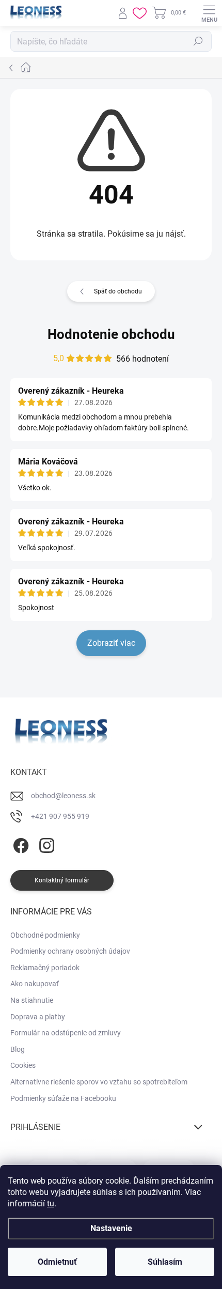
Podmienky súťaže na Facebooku (63, 1098)
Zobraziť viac (111, 643)
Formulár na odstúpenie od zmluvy (65, 1033)
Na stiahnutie (31, 1000)
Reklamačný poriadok (45, 968)
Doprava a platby (37, 1017)
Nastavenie (111, 1228)
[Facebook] (19, 843)
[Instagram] (45, 843)
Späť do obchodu (118, 291)
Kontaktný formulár (62, 880)
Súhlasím (165, 1262)
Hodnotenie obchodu (111, 334)
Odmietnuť (57, 1262)
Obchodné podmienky (45, 935)
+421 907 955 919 (60, 816)
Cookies (23, 1065)
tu (50, 1203)
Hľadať (198, 41)
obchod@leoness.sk (63, 795)
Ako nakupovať (34, 984)
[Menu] (209, 13)
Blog (17, 1049)
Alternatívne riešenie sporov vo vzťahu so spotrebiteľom (98, 1082)
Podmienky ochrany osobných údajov (70, 951)
